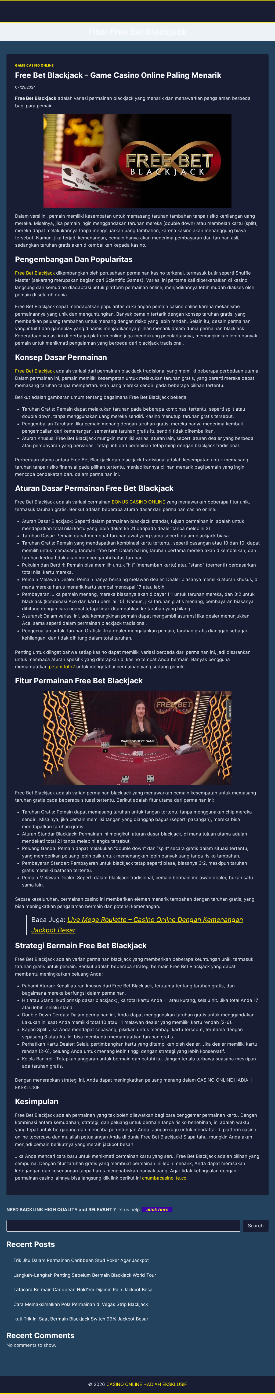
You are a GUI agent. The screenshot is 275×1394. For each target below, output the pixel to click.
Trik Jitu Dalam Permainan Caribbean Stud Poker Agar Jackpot (81, 1260)
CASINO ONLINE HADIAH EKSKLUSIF (146, 1384)
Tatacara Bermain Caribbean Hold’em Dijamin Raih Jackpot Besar (83, 1289)
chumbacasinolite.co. (165, 1178)
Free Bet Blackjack (35, 273)
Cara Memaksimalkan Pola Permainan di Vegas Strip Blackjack (80, 1304)
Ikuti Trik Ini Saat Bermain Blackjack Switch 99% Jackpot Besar (80, 1319)
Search (256, 1225)
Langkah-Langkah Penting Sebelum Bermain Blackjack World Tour (84, 1275)
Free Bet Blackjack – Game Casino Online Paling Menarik (118, 75)
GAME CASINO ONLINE (34, 65)
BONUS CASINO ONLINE (138, 502)
